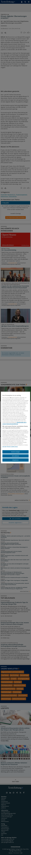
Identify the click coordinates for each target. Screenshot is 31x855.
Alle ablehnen (15, 456)
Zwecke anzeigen (15, 452)
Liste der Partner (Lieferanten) (10, 446)
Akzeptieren (15, 460)
